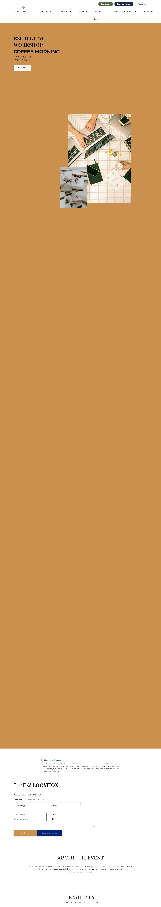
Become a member (124, 4)
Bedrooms (64, 11)
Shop (96, 19)
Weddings (148, 11)
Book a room (105, 4)
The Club (45, 11)
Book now (22, 68)
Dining (82, 11)
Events (98, 11)
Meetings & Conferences (123, 11)
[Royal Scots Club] (23, 9)
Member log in (143, 4)
